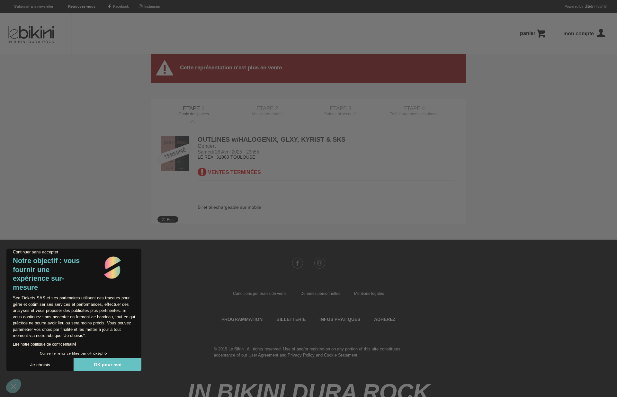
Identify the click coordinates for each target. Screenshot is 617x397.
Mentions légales (369, 293)
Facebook (120, 6)
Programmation (242, 319)
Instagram (151, 6)
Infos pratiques (339, 319)
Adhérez (385, 319)
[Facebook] (297, 263)
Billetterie (291, 319)
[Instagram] (319, 263)
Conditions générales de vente (260, 293)
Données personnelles (320, 293)
